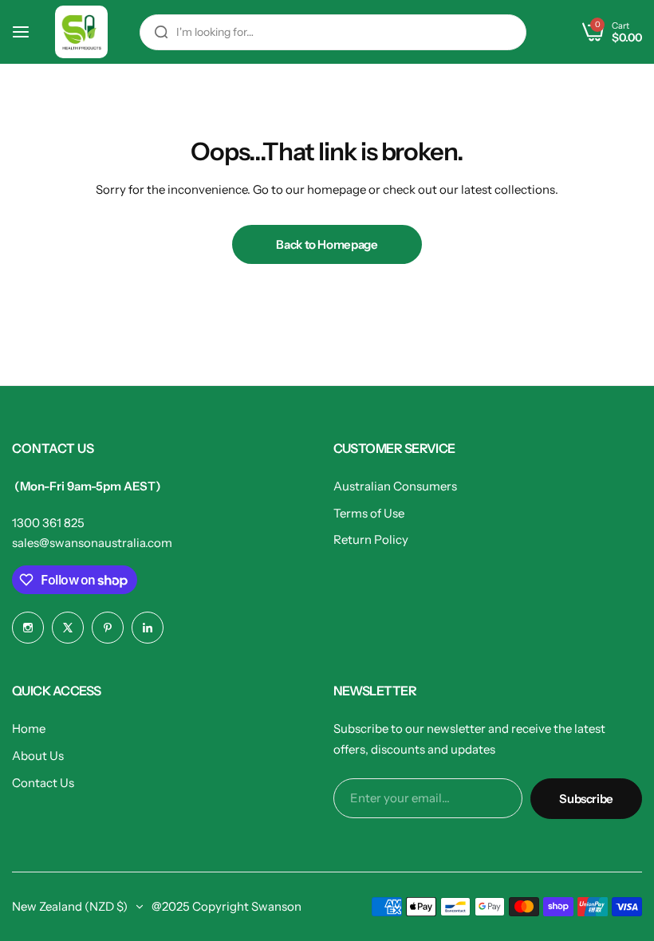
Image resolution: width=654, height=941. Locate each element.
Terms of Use (368, 513)
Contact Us (43, 782)
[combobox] (333, 32)
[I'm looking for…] (161, 32)
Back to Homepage (326, 244)
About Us (38, 755)
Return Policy (370, 539)
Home (28, 728)
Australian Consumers (395, 486)
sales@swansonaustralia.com (92, 542)
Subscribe (586, 798)
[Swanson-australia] (81, 32)
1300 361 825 (48, 522)
